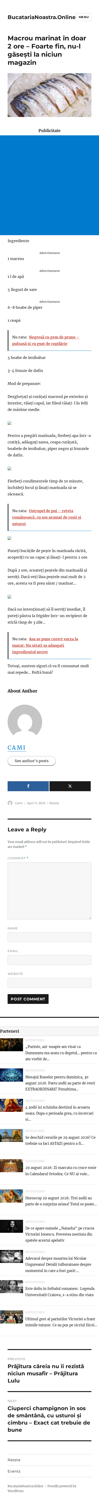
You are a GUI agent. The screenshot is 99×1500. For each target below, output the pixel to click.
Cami (17, 747)
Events (14, 1471)
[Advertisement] (49, 185)
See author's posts (32, 760)
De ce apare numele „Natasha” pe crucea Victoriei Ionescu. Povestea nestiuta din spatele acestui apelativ (59, 1234)
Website (15, 974)
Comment (18, 858)
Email (13, 951)
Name (13, 928)
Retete (54, 803)
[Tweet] (70, 786)
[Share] (28, 786)
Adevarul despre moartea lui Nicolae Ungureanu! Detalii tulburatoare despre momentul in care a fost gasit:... (58, 1264)
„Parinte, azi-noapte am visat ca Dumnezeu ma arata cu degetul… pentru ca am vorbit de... (61, 1052)
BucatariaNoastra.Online (42, 17)
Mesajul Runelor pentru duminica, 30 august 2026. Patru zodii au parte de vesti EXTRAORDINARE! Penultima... (60, 1083)
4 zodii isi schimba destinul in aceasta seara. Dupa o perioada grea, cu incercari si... (59, 1113)
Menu (84, 17)
